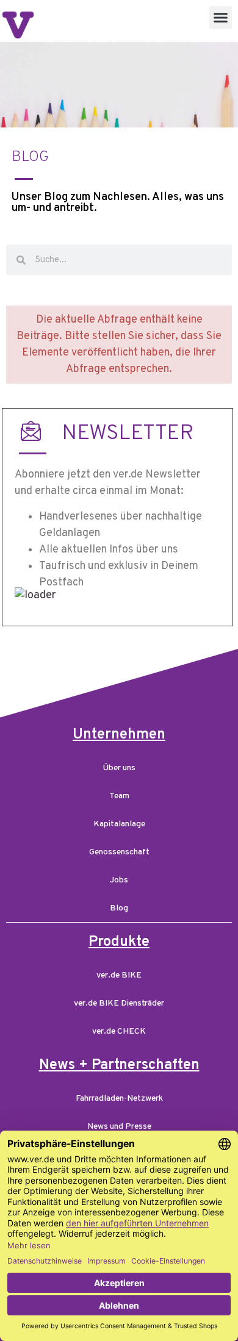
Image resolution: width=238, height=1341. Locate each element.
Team (119, 796)
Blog (119, 908)
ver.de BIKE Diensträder (119, 1003)
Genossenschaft (119, 852)
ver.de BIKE (119, 975)
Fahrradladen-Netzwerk (119, 1098)
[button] (221, 17)
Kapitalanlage (119, 824)
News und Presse (119, 1126)
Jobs (119, 880)
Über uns (119, 768)
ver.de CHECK (119, 1031)
